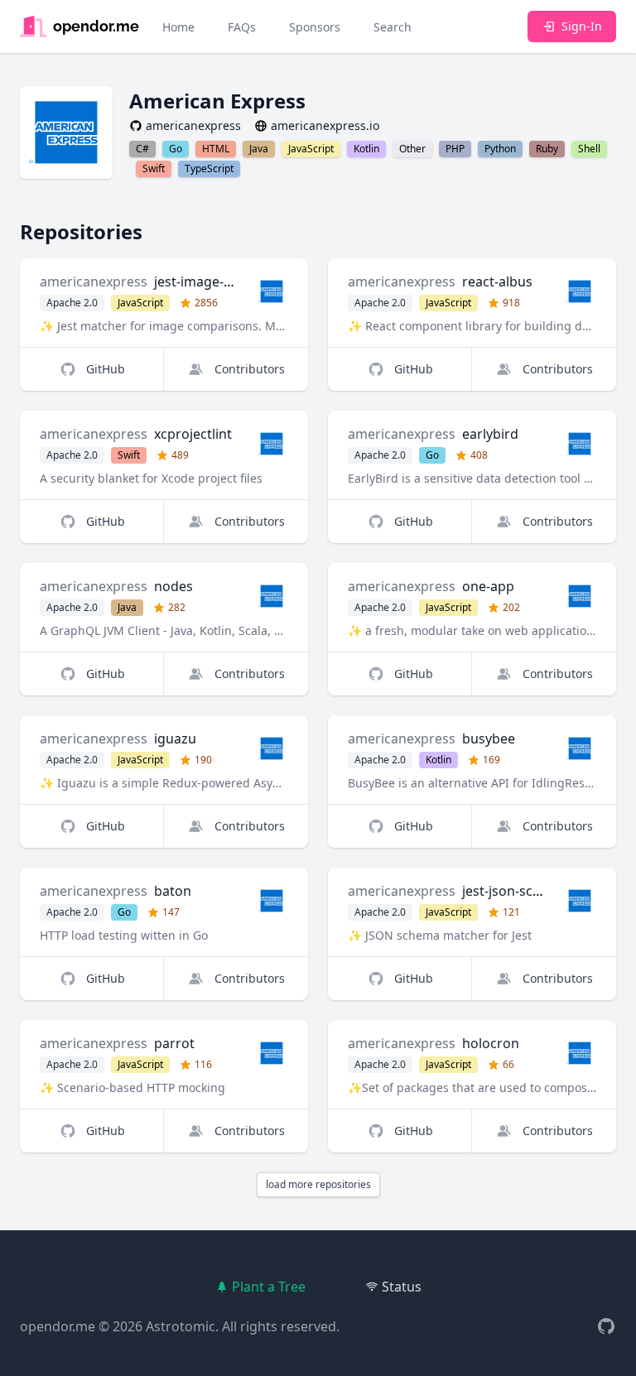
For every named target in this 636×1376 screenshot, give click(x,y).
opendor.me (57, 1326)
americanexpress (93, 281)
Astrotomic (180, 1326)
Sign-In (581, 26)
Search (392, 27)
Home (178, 27)
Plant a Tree (269, 1286)
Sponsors (314, 27)
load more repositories (318, 1184)
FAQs (242, 27)
